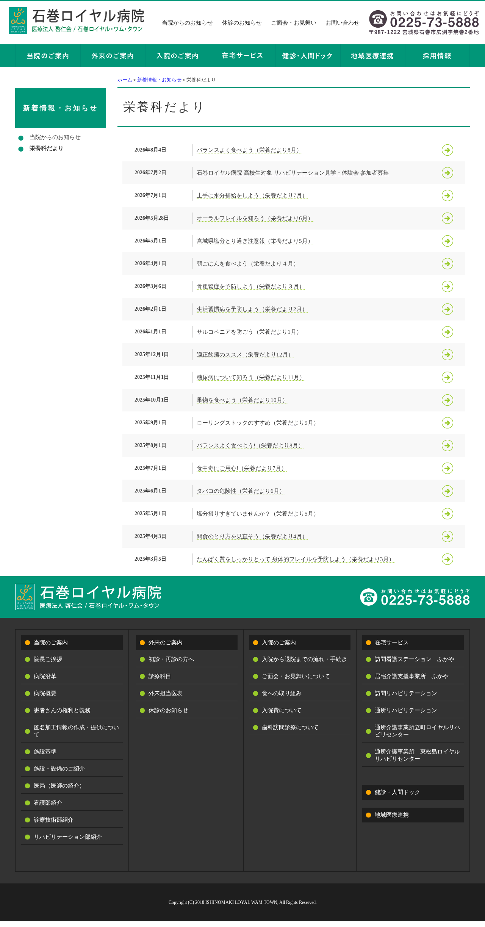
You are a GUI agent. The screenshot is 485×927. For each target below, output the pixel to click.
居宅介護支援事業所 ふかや (412, 676)
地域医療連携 (392, 815)
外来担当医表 (166, 693)
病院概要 (45, 693)
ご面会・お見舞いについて (296, 676)
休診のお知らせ (242, 23)
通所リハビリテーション (406, 710)
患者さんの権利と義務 (62, 710)
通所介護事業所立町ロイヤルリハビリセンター (417, 731)
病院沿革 (45, 676)
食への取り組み (282, 693)
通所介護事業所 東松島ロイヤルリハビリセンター (417, 755)
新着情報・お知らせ (159, 80)
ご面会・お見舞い (293, 23)
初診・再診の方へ (171, 659)
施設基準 (45, 752)
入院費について (282, 710)
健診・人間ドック (397, 792)
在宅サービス (392, 642)
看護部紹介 (48, 803)
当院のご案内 (51, 642)
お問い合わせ (342, 23)
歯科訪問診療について (290, 727)
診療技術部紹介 (54, 820)
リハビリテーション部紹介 (68, 837)
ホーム (124, 80)
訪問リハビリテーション (406, 693)
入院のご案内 (279, 642)
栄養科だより (47, 148)
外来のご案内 (166, 642)
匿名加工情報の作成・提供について (76, 731)
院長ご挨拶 (48, 659)
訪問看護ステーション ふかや (414, 659)
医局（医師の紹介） (59, 786)
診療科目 (160, 676)
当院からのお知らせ (187, 23)
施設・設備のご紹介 (59, 769)
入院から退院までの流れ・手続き (304, 659)
